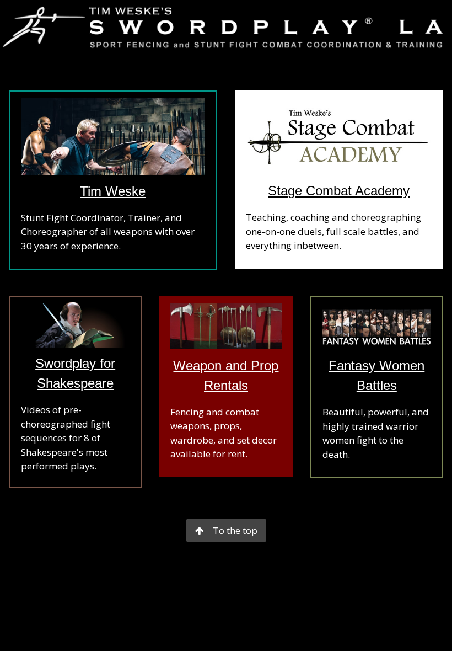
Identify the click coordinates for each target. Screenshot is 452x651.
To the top (235, 530)
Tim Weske (113, 191)
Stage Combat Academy (339, 190)
